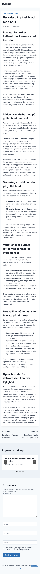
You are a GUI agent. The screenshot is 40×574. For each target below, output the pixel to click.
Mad (4, 13)
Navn (6, 524)
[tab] (16, 471)
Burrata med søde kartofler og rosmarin (30, 434)
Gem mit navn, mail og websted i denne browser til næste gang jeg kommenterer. (19, 548)
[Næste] (34, 462)
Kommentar (8, 493)
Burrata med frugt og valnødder (10, 434)
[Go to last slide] (5, 462)
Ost (16, 13)
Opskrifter (10, 13)
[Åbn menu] (36, 3)
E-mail (7, 533)
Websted (7, 542)
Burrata (7, 26)
